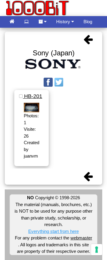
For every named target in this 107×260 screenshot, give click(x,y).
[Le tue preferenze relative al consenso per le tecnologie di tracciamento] (96, 249)
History (63, 21)
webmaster (81, 237)
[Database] (26, 22)
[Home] (12, 22)
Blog (88, 21)
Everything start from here (53, 231)
